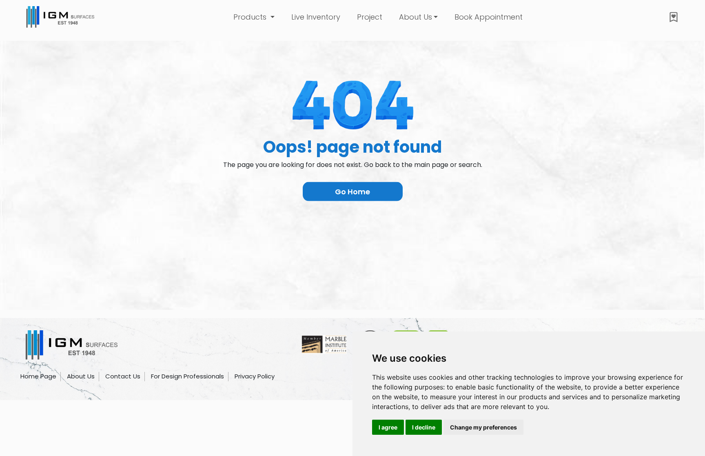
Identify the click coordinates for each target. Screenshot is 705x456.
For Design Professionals (187, 376)
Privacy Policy (255, 376)
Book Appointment (488, 17)
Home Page (38, 376)
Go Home (352, 192)
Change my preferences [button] (483, 427)
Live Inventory (315, 17)
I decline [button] (423, 427)
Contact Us (122, 376)
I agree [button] (388, 427)
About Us (81, 376)
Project (369, 17)
